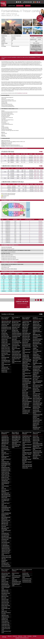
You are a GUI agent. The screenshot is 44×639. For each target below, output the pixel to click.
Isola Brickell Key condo (5, 507)
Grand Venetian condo (5, 344)
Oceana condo (25, 467)
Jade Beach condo (4, 590)
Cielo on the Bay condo (26, 359)
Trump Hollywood (4, 621)
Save (36, 41)
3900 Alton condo (25, 322)
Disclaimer (30, 636)
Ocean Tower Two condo (27, 466)
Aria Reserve (35, 337)
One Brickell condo (5, 533)
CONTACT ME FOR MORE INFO (36, 35)
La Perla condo (4, 594)
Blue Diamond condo (26, 345)
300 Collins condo (15, 322)
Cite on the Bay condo (37, 351)
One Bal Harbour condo (16, 581)
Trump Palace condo (5, 622)
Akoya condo (24, 331)
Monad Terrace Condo (5, 350)
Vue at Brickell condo (5, 564)
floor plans (39, 37)
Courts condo (14, 337)
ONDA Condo (14, 579)
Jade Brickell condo (5, 508)
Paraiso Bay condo (36, 401)
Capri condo (3, 331)
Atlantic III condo (36, 440)
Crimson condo (36, 354)
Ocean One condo (4, 600)
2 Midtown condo (36, 324)
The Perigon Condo (26, 411)
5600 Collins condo (25, 324)
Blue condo (35, 345)
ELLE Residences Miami (37, 358)
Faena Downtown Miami (37, 366)
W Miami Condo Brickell (5, 566)
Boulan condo (4, 330)
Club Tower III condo (26, 440)
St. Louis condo (4, 543)
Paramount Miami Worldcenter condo (36, 407)
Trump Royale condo (5, 624)
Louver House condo (16, 345)
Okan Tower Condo (36, 393)
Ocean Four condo (4, 599)
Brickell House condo (5, 467)
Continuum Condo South (17, 334)
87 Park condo (25, 330)
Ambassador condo (15, 327)
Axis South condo (4, 448)
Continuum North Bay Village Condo (26, 362)
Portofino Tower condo (16, 357)
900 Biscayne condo (36, 334)
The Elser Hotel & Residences (36, 416)
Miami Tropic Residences (37, 380)
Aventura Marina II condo (38, 445)
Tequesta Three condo (5, 550)
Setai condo (3, 358)
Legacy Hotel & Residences (36, 374)
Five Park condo (4, 339)
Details (41, 155)
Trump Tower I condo (5, 625)
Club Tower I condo (26, 437)
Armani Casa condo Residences (5, 579)
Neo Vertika (3, 526)
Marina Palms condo (37, 455)
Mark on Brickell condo (5, 517)
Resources (20, 636)
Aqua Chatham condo (26, 333)
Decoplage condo (4, 334)
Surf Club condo (25, 406)
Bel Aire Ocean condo (26, 344)
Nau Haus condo (4, 353)
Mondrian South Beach (5, 351)
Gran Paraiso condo (36, 367)
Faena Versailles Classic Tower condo (26, 367)
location (39, 39)
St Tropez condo (25, 404)
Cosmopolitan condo (16, 336)
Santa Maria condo (5, 536)
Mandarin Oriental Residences (5, 515)
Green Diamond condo (26, 381)
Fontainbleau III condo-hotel (22, 93)
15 (29, 225)
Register (8, 268)
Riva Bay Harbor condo (16, 583)
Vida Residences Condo (37, 420)
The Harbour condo (26, 410)
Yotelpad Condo (36, 428)
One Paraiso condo (36, 396)
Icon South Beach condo (16, 342)
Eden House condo (26, 363)
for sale (32, 37)
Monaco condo (25, 392)
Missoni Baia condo (36, 386)
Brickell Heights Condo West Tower (5, 465)
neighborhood (33, 39)
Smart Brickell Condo (5, 542)
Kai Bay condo (25, 384)
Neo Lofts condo (4, 524)
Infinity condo (4, 505)
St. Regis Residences (5, 545)
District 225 (3, 488)
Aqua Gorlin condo (26, 334)
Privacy (25, 636)
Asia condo (3, 445)
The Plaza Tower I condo (6, 555)
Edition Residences (36, 357)
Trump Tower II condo (5, 627)
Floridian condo (4, 342)
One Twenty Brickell (5, 534)
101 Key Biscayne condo (26, 436)
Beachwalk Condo (4, 583)
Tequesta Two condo (5, 551)
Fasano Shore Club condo (6, 337)
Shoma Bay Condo (25, 403)
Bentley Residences (5, 584)
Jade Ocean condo (4, 591)
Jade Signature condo (5, 593)
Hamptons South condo (37, 452)
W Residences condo (5, 368)
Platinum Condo (36, 408)
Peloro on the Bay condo (27, 398)
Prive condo (35, 456)
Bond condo (3, 452)
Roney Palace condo (5, 357)
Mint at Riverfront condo (38, 385)
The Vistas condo (4, 367)
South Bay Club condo (5, 360)
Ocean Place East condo (16, 354)
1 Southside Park (4, 436)
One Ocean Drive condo (16, 355)
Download (40, 221)
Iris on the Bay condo (26, 383)
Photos (35, 155)
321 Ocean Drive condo (16, 324)
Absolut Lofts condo (16, 325)
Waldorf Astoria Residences (36, 425)
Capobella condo (25, 355)
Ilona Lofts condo (15, 344)
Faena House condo (5, 336)
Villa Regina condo (4, 563)
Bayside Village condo (16, 436)
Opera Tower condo (37, 400)
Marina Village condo (16, 439)
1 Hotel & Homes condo (26, 321)
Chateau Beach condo (5, 586)
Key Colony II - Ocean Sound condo (26, 457)
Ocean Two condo (4, 604)
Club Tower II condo (26, 439)
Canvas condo (35, 346)
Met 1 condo (35, 379)
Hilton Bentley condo (16, 340)
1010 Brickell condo (5, 437)
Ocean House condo (16, 352)
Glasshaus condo (25, 574)
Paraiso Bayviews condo (37, 403)
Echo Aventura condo (37, 450)
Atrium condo (35, 442)
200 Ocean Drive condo (16, 321)
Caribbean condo (25, 356)
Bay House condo (36, 342)
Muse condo (3, 597)
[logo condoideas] (3, 4)
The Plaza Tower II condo (6, 557)
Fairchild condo (25, 573)
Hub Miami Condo (36, 369)
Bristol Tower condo (5, 478)
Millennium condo (4, 596)
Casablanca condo (25, 358)
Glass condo (14, 339)
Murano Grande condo (16, 351)
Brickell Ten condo (5, 477)
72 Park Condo (25, 328)
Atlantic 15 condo (4, 581)
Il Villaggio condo (4, 345)
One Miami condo (36, 395)
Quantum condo (36, 410)
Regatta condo (25, 399)
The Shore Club (25, 413)
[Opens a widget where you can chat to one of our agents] (4, 637)
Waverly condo (4, 370)
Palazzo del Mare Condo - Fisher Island (17, 443)
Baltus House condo (37, 340)
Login (5, 268)
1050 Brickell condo (5, 439)
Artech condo (35, 436)
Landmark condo (36, 453)
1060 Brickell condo (5, 440)
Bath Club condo (25, 340)
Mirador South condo (5, 348)
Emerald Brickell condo (5, 496)
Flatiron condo (4, 497)
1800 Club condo (36, 322)
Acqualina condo (4, 574)
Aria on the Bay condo (37, 336)
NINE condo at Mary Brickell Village (5, 528)
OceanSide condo (15, 440)
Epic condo (35, 361)
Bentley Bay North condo (6, 327)
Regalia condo (4, 611)
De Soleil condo (4, 333)
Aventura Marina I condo (37, 443)
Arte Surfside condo (26, 339)
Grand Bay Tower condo (27, 452)
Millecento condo (4, 521)
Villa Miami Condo (36, 421)
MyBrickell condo (4, 523)
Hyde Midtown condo (37, 370)
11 (29, 226)
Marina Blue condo (36, 376)
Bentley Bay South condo (6, 328)
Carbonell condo (4, 480)
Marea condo (14, 347)
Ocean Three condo (5, 602)
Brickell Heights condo (5, 463)
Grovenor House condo (26, 578)
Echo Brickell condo (5, 493)
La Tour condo (25, 389)
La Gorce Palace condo (26, 387)
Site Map (34, 636)
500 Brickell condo (4, 443)
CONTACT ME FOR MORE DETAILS (36, 53)
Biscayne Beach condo (37, 343)
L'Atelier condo (25, 386)
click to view (10, 248)
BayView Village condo (16, 437)
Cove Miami (35, 352)
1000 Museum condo (37, 321)
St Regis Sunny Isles (5, 616)
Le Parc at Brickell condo (6, 513)
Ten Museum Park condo (37, 414)
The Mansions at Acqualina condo (4, 619)
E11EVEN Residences (36, 355)
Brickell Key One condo (5, 469)
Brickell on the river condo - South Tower (5, 475)
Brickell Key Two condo (5, 470)
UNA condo (3, 558)
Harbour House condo (16, 575)
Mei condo (24, 390)
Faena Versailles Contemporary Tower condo (26, 370)
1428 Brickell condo (5, 442)
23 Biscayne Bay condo (37, 325)
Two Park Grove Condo (26, 581)
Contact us (28, 5)
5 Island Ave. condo (5, 324)
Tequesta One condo (5, 548)
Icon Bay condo (36, 372)
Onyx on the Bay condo (37, 398)
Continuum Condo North (16, 333)
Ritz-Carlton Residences (27, 401)
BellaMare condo (36, 446)
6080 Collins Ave (25, 327)
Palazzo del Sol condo (16, 444)
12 (29, 241)
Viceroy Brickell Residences (4, 561)
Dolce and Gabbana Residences (5, 491)
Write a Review (36, 43)
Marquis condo (36, 377)
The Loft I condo (36, 418)
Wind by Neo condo (36, 427)
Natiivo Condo (35, 388)
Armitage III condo (15, 331)
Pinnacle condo (4, 607)
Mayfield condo (4, 518)
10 (29, 228)
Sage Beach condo (4, 615)
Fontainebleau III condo (27, 378)
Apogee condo (15, 328)
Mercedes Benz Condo (5, 520)
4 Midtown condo (36, 328)
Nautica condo (25, 395)
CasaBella (34, 348)
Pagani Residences (25, 396)
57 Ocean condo (25, 325)
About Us (9, 636)
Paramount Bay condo (37, 404)
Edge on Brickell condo (5, 494)
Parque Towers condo (5, 605)
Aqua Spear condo (25, 337)
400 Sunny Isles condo (5, 573)
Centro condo (35, 349)
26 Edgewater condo (37, 327)
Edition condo (25, 365)
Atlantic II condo (36, 439)
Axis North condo (4, 446)
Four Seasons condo (5, 499)
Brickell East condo (5, 461)
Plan (38, 155)
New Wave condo (36, 389)
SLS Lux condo (4, 540)
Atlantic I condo (36, 437)
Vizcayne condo (36, 423)
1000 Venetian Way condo (6, 321)
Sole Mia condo (36, 458)
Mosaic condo (25, 393)
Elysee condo (35, 360)
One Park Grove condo (26, 580)
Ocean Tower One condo (27, 464)
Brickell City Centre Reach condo (5, 457)
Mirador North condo (5, 347)
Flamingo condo (4, 340)
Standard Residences (5, 547)
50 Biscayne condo (36, 330)
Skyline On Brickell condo (6, 537)
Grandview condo (25, 380)
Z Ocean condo (4, 371)
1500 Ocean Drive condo (5, 322)
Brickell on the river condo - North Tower (5, 473)
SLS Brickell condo (4, 539)
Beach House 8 (25, 342)
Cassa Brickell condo (5, 482)
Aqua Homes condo (26, 336)
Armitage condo (15, 330)
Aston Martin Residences (37, 339)
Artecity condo (4, 325)
